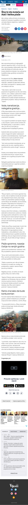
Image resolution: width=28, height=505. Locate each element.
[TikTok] (21, 393)
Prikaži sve (14, 473)
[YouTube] (14, 393)
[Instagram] (17, 393)
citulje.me (10, 1)
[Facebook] (6, 393)
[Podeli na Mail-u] (25, 28)
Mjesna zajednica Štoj (19, 401)
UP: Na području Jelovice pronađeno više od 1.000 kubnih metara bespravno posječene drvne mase (14, 467)
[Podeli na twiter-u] (19, 28)
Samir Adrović (8, 56)
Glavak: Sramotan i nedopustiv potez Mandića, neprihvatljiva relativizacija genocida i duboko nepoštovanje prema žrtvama (14, 446)
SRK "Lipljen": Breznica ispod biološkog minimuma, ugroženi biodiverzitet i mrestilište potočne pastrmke (14, 438)
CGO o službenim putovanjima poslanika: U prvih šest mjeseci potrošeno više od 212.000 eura (14, 460)
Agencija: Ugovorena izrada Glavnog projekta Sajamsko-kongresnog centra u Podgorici (14, 453)
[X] (10, 393)
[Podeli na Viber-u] (22, 28)
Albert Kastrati (6, 401)
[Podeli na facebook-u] (16, 28)
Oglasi (16, 1)
